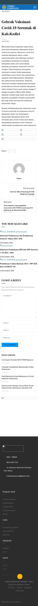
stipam (19, 178)
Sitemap (27, 587)
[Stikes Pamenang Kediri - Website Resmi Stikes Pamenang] (11, 7)
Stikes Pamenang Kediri (11, 602)
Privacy (11, 587)
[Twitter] (14, 151)
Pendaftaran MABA (10, 527)
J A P (5, 565)
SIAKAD (6, 548)
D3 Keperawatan (9, 499)
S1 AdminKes (8, 507)
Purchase (20, 591)
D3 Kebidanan (8, 503)
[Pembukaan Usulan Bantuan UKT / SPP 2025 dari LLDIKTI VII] (13, 259)
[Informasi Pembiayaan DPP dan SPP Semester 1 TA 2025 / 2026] (6, 245)
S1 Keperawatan (9, 510)
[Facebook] (9, 151)
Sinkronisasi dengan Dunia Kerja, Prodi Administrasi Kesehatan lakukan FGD (17, 387)
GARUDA (6, 535)
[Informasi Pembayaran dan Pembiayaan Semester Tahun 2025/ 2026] (13, 231)
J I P (4, 569)
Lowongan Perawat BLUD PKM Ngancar (17, 360)
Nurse (5, 514)
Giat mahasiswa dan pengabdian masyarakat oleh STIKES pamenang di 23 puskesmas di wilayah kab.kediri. (18, 208)
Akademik (5, 41)
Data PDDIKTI (8, 531)
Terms (19, 587)
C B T (5, 552)
